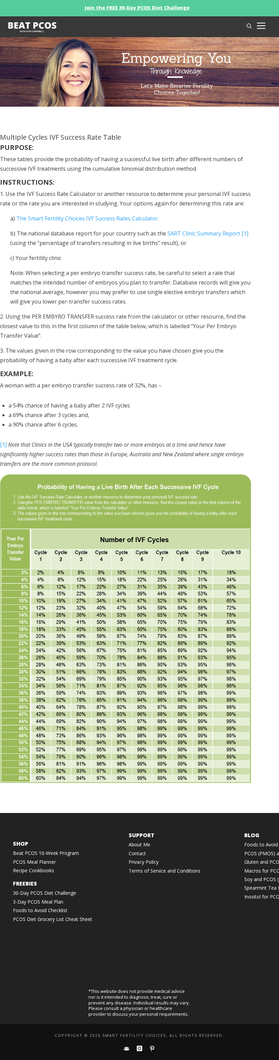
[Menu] (262, 28)
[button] (249, 26)
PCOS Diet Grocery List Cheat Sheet (52, 919)
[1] (245, 233)
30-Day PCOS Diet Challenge (44, 893)
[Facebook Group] (127, 1048)
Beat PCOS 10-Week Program (46, 853)
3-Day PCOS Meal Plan (38, 901)
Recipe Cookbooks (33, 870)
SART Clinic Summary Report (203, 233)
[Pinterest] (152, 1048)
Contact (137, 853)
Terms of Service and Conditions (164, 870)
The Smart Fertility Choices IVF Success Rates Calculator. (87, 218)
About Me (139, 844)
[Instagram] (140, 1048)
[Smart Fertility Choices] (80, 27)
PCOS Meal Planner (34, 862)
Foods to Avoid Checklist (40, 910)
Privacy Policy (144, 862)
